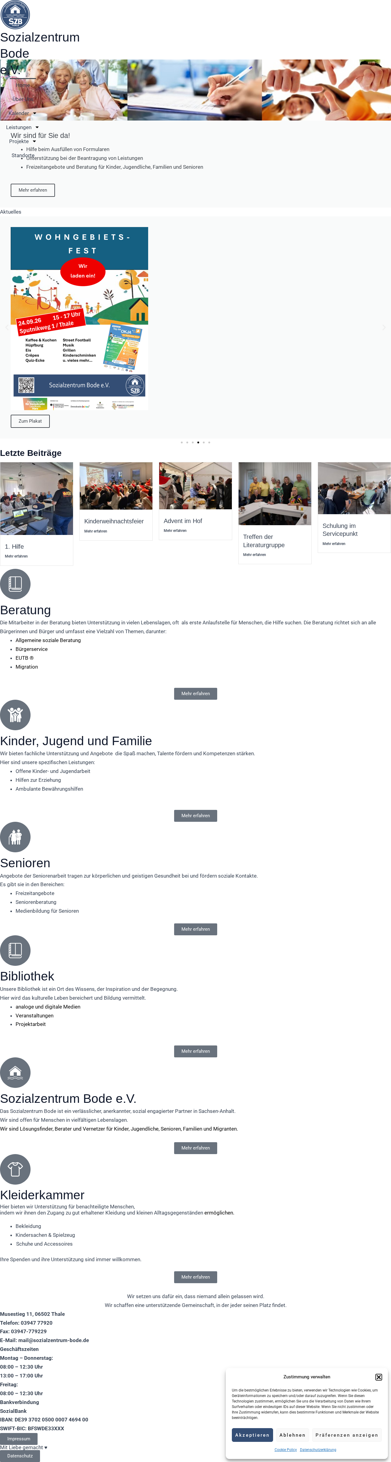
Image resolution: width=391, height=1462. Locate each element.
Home (23, 85)
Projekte (19, 141)
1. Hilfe (14, 546)
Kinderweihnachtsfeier (114, 521)
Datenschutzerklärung (318, 1450)
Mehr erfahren (33, 190)
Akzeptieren (252, 1435)
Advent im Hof (183, 521)
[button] (379, 1377)
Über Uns (23, 99)
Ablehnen (293, 1435)
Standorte (23, 155)
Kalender (19, 113)
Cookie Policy (286, 1450)
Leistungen (18, 127)
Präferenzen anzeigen (347, 1435)
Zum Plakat (30, 421)
